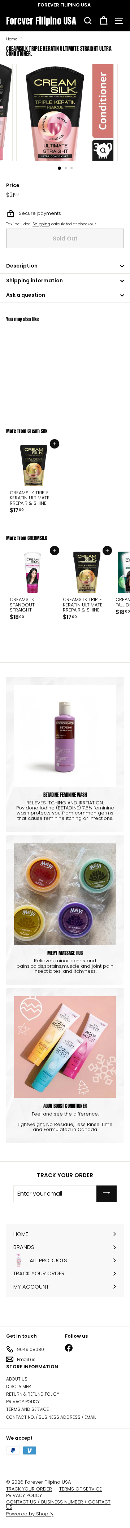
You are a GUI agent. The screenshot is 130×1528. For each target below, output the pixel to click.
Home (11, 39)
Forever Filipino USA (41, 21)
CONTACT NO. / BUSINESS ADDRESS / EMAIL (51, 1417)
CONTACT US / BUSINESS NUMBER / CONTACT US (58, 1504)
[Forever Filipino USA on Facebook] (69, 1348)
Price (13, 185)
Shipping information (34, 280)
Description (22, 265)
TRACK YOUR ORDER (65, 1175)
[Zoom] (103, 150)
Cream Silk (37, 431)
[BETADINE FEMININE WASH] (65, 736)
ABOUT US (16, 1379)
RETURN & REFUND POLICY (32, 1394)
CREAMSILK (37, 538)
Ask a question (25, 295)
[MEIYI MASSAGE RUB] (65, 894)
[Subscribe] (106, 1193)
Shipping (41, 224)
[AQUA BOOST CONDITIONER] (65, 1047)
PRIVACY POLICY (23, 1402)
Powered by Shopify (29, 1514)
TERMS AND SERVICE (27, 1409)
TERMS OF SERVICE (80, 1489)
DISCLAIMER (18, 1386)
